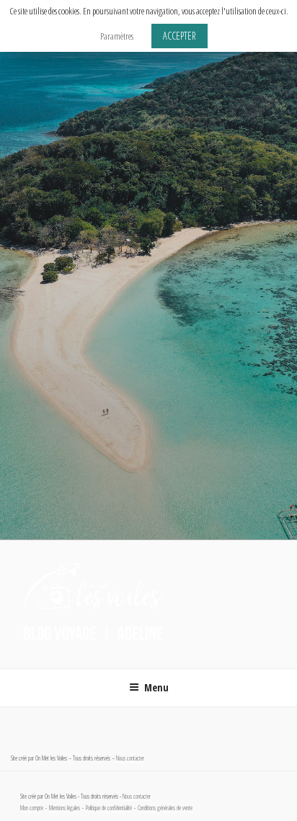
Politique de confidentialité (109, 808)
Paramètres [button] (116, 36)
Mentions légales (64, 808)
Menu (156, 687)
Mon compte (31, 808)
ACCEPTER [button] (179, 35)
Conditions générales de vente (165, 808)
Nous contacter (130, 758)
